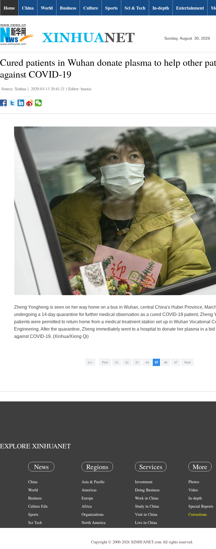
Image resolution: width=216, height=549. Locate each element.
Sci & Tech (135, 7)
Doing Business (147, 489)
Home (9, 7)
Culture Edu (38, 506)
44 (147, 362)
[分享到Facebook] (3, 103)
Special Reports (200, 506)
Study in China (147, 506)
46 (165, 362)
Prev (105, 362)
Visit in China (146, 514)
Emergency (144, 530)
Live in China (146, 522)
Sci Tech (35, 522)
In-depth (160, 7)
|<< (90, 362)
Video (193, 489)
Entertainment (190, 7)
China (28, 7)
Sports (111, 7)
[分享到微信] (38, 103)
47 (175, 362)
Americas (89, 489)
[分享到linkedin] (20, 103)
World (47, 7)
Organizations (93, 514)
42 (127, 362)
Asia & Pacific (93, 481)
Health (33, 530)
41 (116, 362)
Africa (87, 506)
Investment (143, 481)
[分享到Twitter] (12, 103)
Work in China (146, 498)
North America (93, 522)
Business (68, 7)
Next (187, 362)
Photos (193, 481)
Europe (87, 498)
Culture (90, 7)
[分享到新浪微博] (29, 103)
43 (137, 362)
